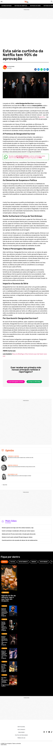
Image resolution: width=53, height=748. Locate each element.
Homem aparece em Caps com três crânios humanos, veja (17, 527)
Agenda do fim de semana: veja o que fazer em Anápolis (8, 598)
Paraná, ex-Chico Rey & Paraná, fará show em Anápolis (3, 668)
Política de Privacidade (21, 735)
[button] (35, 69)
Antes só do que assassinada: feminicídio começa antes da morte (21, 466)
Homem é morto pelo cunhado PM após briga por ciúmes (17, 537)
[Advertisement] (26, 29)
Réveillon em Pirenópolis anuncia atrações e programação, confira (5, 682)
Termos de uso (21, 737)
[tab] (4, 561)
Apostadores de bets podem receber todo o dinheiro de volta (20, 457)
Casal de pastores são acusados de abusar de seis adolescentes (19, 540)
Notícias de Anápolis (21, 5)
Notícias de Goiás (35, 5)
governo (42, 117)
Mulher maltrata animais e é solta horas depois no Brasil (19, 475)
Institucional (21, 726)
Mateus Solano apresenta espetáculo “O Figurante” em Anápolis (4, 641)
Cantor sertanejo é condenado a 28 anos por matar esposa (18, 531)
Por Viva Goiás (10, 66)
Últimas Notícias (7, 5)
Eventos (5, 592)
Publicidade (21, 732)
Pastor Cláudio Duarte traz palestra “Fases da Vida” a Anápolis (4, 626)
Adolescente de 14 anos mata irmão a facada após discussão (18, 534)
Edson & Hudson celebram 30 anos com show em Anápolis (4, 654)
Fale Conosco (21, 729)
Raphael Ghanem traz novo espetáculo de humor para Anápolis (4, 612)
